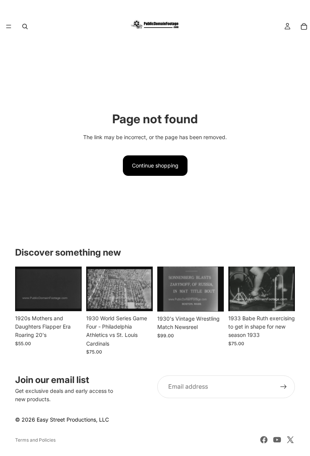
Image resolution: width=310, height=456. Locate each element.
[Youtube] (277, 439)
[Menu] (8, 26)
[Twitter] (290, 439)
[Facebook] (263, 439)
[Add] (70, 299)
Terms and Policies (35, 440)
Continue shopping (155, 165)
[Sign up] (283, 387)
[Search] (25, 26)
